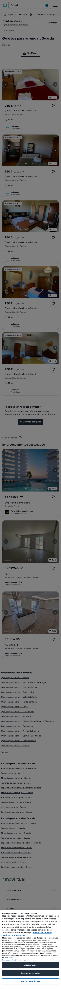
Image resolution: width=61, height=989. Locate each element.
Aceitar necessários (30, 973)
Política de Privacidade (14, 935)
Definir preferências (30, 981)
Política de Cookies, (42, 932)
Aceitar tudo (30, 965)
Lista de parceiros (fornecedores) (14, 960)
